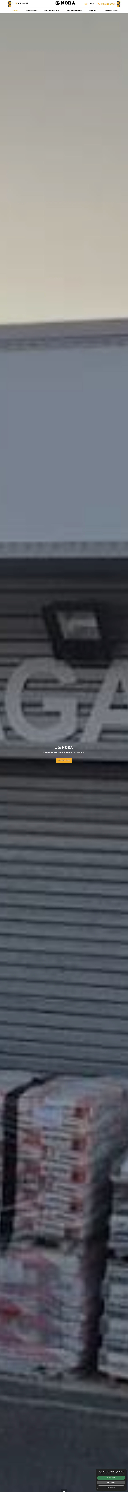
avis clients (23, 3)
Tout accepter (111, 1478)
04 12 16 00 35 (108, 4)
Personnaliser (111, 1487)
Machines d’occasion (51, 11)
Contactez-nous (64, 760)
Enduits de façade (111, 11)
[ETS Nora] (65, 3)
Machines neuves (31, 11)
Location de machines (74, 11)
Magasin (92, 11)
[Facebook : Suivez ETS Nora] (12, 3)
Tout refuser (111, 1482)
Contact (91, 4)
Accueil (15, 11)
